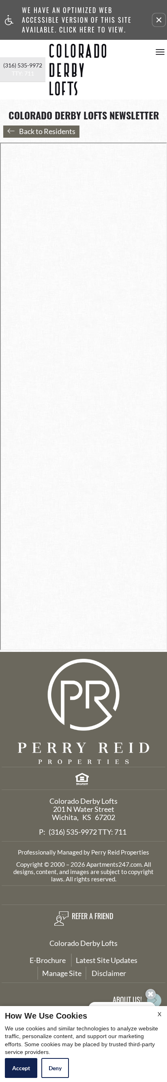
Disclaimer (109, 973)
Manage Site (61, 973)
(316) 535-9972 (22, 69)
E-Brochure (48, 960)
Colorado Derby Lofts (83, 943)
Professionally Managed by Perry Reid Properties (83, 852)
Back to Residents (47, 131)
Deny (55, 1068)
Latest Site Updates (106, 960)
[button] (158, 19)
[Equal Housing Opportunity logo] (81, 780)
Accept (21, 1068)
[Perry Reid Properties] (83, 711)
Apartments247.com (113, 864)
